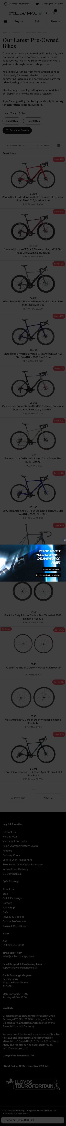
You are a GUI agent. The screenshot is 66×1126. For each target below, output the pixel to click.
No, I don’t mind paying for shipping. (48, 575)
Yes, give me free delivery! (51, 569)
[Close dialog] (64, 540)
